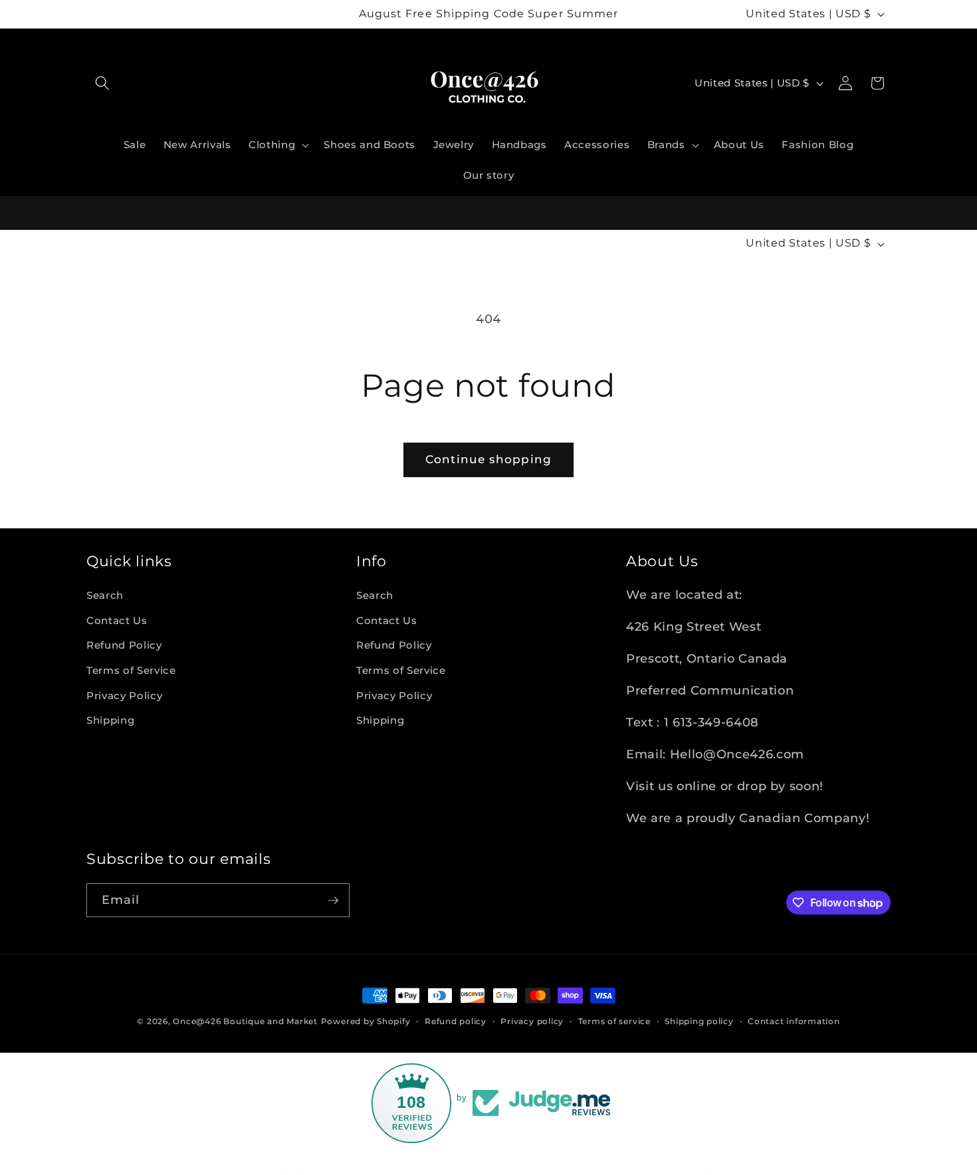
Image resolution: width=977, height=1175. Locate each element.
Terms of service (614, 1021)
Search (105, 595)
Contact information (794, 1021)
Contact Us (117, 620)
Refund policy (456, 1021)
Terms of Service (131, 670)
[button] (102, 83)
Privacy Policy (124, 695)
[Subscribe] (333, 900)
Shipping (110, 720)
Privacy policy (532, 1021)
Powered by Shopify (366, 1021)
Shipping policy (699, 1021)
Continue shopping (488, 459)
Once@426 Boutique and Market (245, 1021)
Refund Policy (124, 645)
